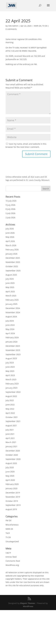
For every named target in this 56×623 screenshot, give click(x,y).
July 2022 (10, 400)
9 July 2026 (10, 205)
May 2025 (10, 287)
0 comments (11, 29)
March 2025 (11, 295)
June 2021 (10, 434)
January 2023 (11, 388)
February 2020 (12, 484)
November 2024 (13, 312)
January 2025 (11, 304)
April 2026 (10, 241)
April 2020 (10, 480)
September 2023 (13, 354)
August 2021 (11, 425)
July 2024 (10, 320)
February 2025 (12, 300)
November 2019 (13, 497)
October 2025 (12, 266)
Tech (8, 533)
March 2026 (11, 245)
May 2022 (10, 408)
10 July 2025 (11, 200)
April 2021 (10, 438)
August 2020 (11, 463)
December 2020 (13, 450)
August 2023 (11, 358)
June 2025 (10, 283)
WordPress (28, 606)
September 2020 (13, 459)
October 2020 (12, 455)
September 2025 (13, 270)
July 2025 (10, 279)
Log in (8, 552)
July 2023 (10, 362)
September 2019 (13, 505)
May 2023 (10, 371)
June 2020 (10, 471)
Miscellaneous (12, 524)
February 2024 (12, 337)
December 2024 (13, 308)
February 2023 (12, 383)
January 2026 (11, 254)
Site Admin (13, 25)
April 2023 (10, 375)
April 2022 (10, 413)
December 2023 (13, 346)
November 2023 (13, 350)
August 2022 (11, 396)
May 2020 (10, 476)
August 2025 (11, 274)
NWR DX (37, 25)
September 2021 (13, 421)
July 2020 (10, 467)
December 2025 (13, 258)
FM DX (8, 520)
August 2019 (11, 509)
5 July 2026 (10, 213)
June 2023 (10, 367)
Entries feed (11, 557)
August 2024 (11, 316)
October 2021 (12, 417)
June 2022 (10, 404)
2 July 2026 (10, 217)
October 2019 (12, 501)
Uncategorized (12, 541)
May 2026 (10, 237)
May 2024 (10, 329)
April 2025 (10, 291)
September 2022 (13, 392)
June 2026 (10, 233)
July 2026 (10, 228)
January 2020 (11, 488)
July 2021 (10, 429)
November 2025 (13, 262)
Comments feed (13, 561)
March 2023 (11, 379)
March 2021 (11, 442)
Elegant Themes (27, 603)
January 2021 (11, 446)
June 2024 (10, 325)
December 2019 (13, 492)
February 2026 (12, 249)
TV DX (44, 25)
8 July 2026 (10, 209)
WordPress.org (12, 565)
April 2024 (10, 333)
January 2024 (11, 341)
